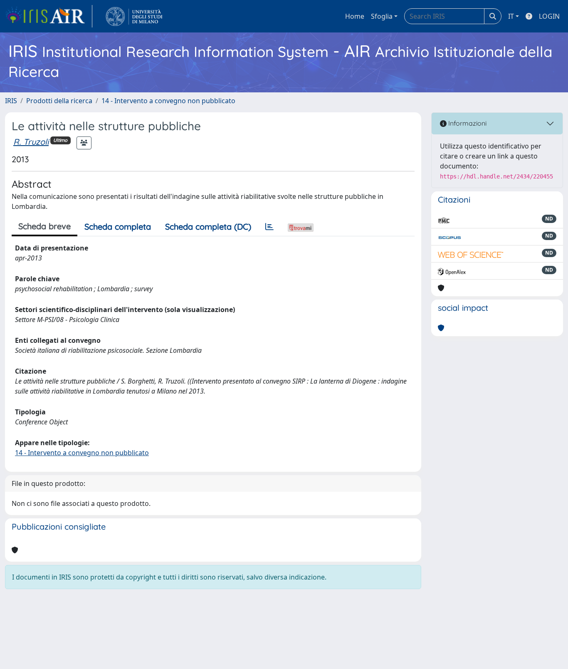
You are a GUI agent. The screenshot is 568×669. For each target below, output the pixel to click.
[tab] (269, 226)
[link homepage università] (134, 16)
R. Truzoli (31, 141)
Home (354, 16)
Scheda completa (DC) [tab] (208, 226)
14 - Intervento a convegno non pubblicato (168, 100)
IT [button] (511, 16)
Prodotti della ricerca (59, 100)
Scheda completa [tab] (117, 226)
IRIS (11, 100)
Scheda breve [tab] (44, 226)
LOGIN (549, 16)
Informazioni (467, 123)
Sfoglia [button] (382, 16)
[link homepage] (48, 16)
